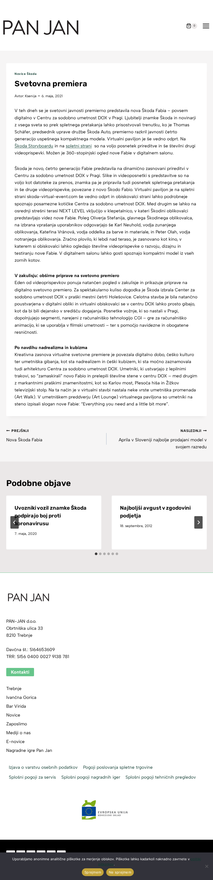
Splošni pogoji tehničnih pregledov (160, 777)
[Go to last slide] (14, 522)
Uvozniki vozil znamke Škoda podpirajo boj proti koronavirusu (50, 516)
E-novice (15, 741)
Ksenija (30, 96)
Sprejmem (92, 872)
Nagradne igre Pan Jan (29, 750)
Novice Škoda (25, 74)
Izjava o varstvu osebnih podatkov (43, 767)
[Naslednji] (198, 522)
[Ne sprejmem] (206, 866)
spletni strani (79, 145)
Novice (13, 715)
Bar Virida (16, 706)
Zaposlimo (16, 723)
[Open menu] (206, 26)
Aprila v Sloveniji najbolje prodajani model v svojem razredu (163, 439)
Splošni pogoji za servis (32, 777)
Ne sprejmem (120, 872)
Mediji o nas (18, 732)
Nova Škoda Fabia (24, 435)
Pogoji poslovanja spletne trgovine (118, 767)
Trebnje (14, 688)
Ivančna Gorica (21, 697)
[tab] (96, 554)
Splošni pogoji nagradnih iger (90, 777)
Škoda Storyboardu (34, 145)
